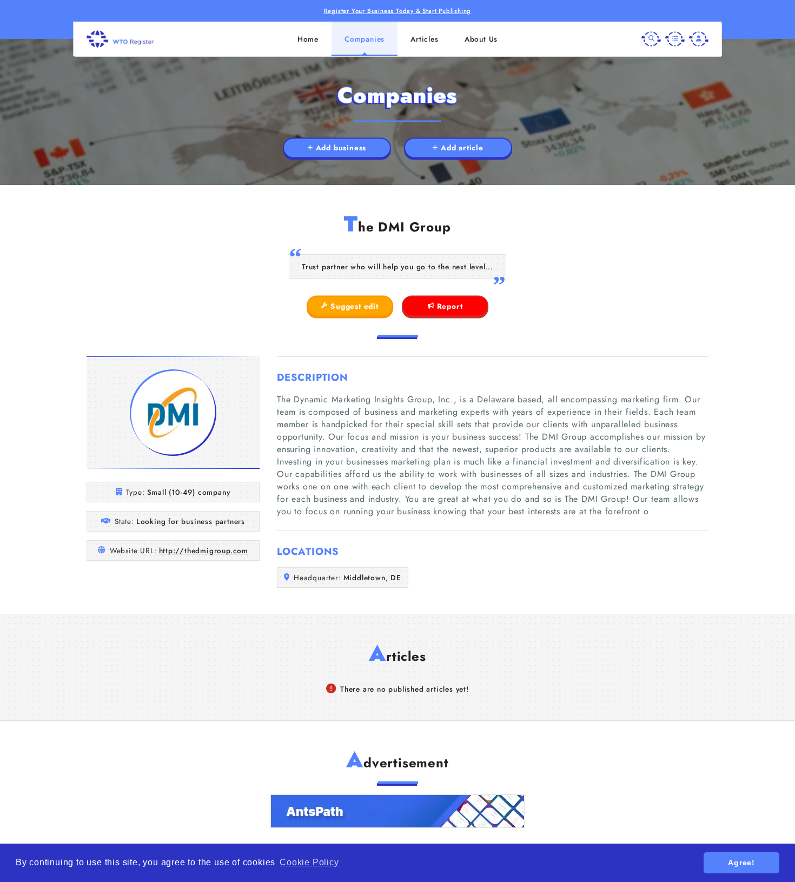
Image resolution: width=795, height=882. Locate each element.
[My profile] (698, 39)
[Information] (675, 39)
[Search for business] (651, 39)
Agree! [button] (741, 862)
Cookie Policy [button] (309, 862)
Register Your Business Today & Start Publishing (398, 10)
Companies (365, 39)
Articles (424, 39)
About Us (481, 39)
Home (308, 39)
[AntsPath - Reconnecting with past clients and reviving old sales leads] (397, 811)
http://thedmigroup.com (204, 550)
